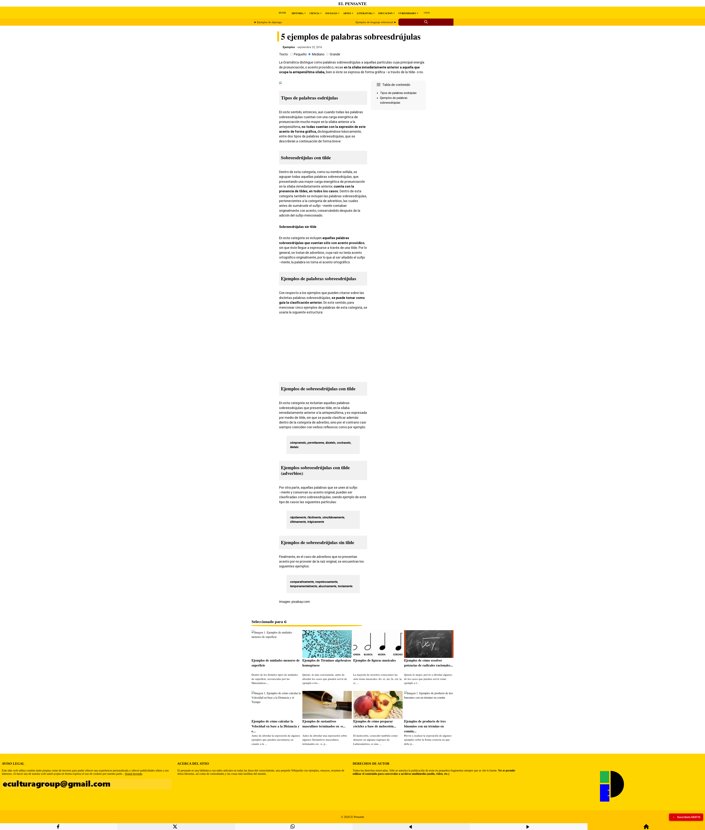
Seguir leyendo (133, 773)
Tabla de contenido (396, 85)
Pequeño (300, 54)
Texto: (283, 54)
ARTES (347, 13)
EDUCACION (385, 13)
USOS (427, 12)
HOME (282, 12)
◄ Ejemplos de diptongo (267, 22)
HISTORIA (297, 13)
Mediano (318, 54)
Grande (335, 54)
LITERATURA (365, 13)
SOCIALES (331, 13)
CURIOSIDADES (407, 13)
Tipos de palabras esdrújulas (398, 93)
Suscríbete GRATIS (688, 817)
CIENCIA (314, 13)
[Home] (646, 828)
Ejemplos (289, 47)
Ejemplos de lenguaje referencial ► (376, 22)
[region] (398, 142)
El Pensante (352, 4)
